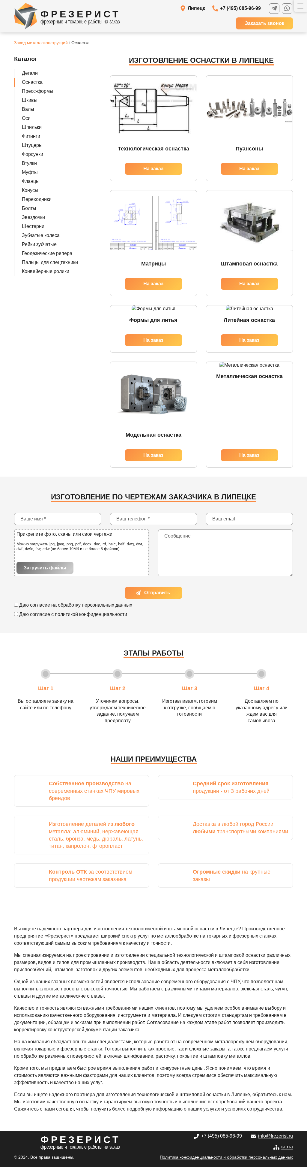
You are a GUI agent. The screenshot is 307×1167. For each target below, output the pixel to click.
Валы (28, 109)
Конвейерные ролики (45, 271)
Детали (30, 73)
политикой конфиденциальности (91, 614)
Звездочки (33, 217)
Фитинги (31, 136)
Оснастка (32, 82)
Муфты (30, 172)
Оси (26, 118)
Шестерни (33, 226)
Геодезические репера (47, 253)
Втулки (29, 163)
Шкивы (29, 100)
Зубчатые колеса (41, 235)
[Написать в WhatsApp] (287, 8)
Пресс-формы (37, 91)
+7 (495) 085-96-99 (240, 8)
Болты (29, 208)
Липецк (196, 8)
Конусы (30, 190)
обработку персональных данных (95, 605)
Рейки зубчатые (39, 244)
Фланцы (31, 181)
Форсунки (32, 154)
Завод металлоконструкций (41, 42)
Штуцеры (32, 145)
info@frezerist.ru (275, 1135)
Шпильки (32, 127)
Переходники (37, 199)
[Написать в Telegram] (274, 8)
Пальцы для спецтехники (50, 262)
